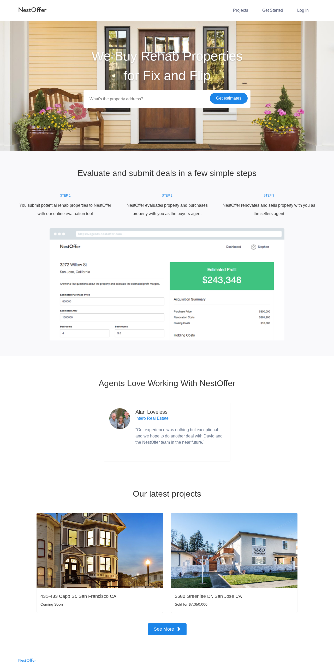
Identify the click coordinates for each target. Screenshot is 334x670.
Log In (303, 10)
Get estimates (228, 98)
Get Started (272, 10)
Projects (240, 10)
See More (164, 629)
